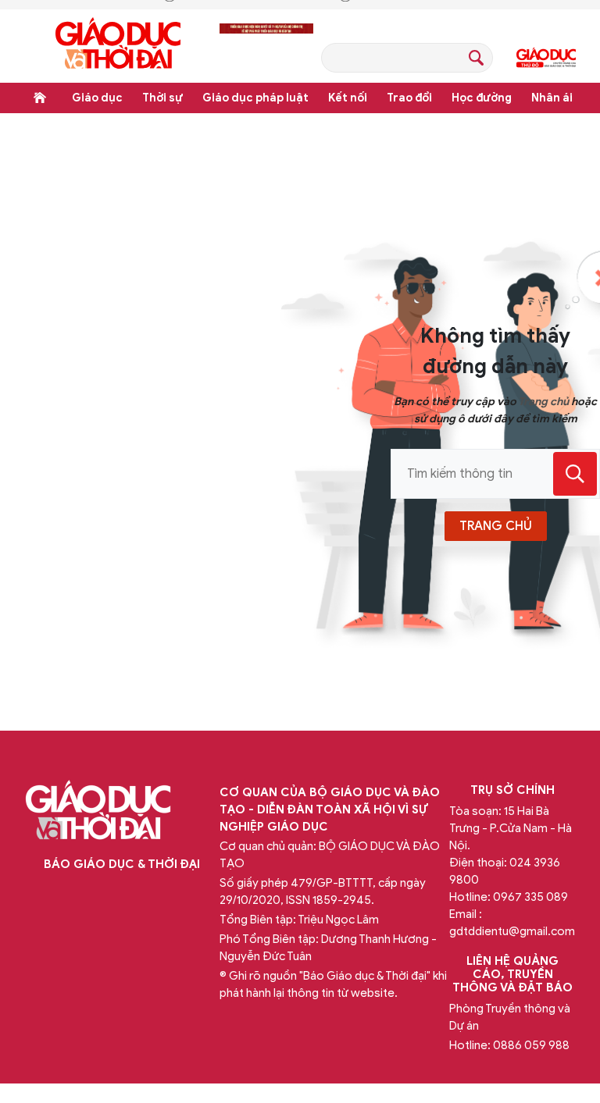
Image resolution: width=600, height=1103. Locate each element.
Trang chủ (39, 97)
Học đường (482, 98)
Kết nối (347, 98)
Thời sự (162, 98)
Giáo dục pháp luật (255, 98)
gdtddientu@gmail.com (512, 931)
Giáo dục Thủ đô (546, 58)
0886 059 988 (531, 1045)
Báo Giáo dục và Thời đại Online (117, 45)
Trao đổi (409, 98)
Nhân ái (552, 98)
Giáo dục (97, 98)
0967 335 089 (530, 897)
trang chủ (495, 526)
